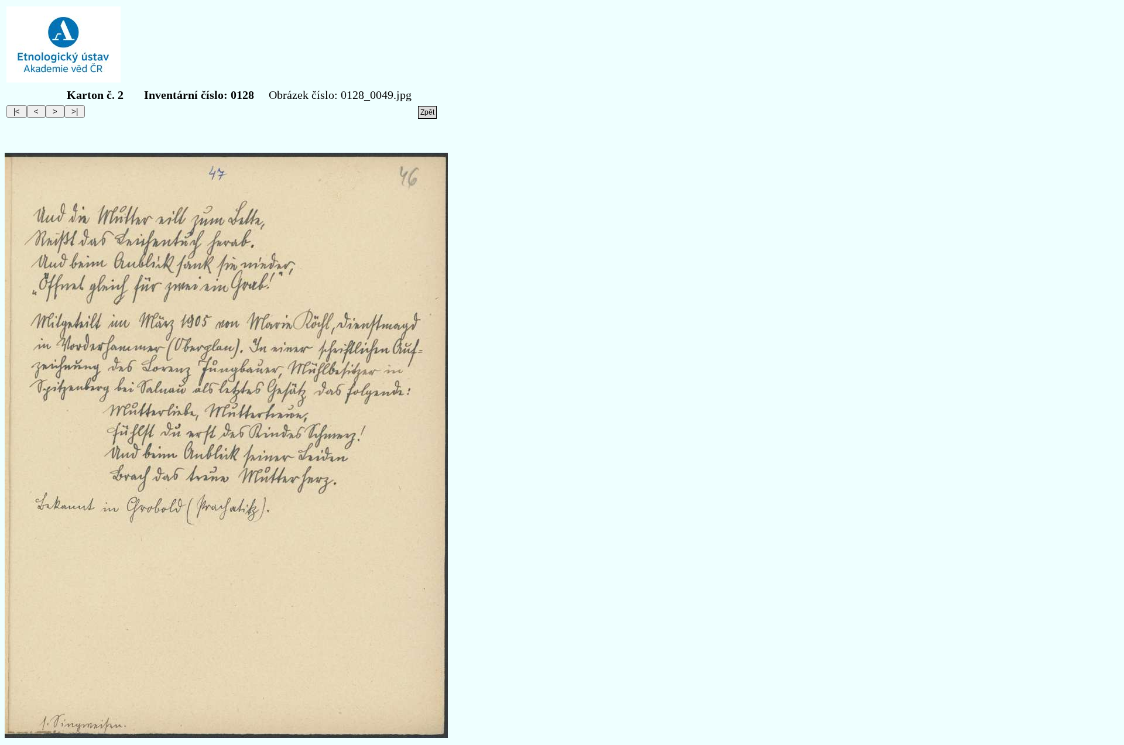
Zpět (427, 112)
